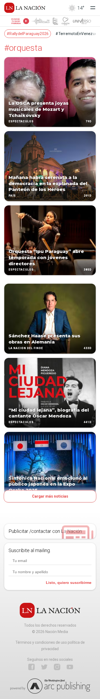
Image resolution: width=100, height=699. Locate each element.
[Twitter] (44, 667)
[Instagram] (57, 667)
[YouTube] (70, 667)
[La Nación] (24, 8)
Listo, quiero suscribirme (68, 582)
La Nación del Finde (26, 348)
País (12, 195)
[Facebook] (31, 667)
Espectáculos (21, 121)
